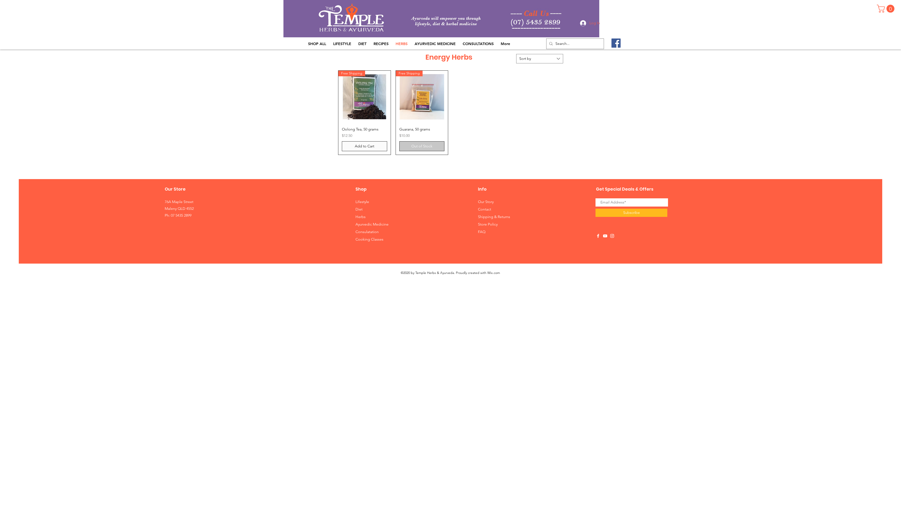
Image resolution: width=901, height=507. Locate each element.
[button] (886, 9)
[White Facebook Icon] (598, 235)
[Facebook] (616, 43)
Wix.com (493, 273)
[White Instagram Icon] (612, 235)
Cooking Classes (369, 239)
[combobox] (539, 58)
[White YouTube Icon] (605, 235)
